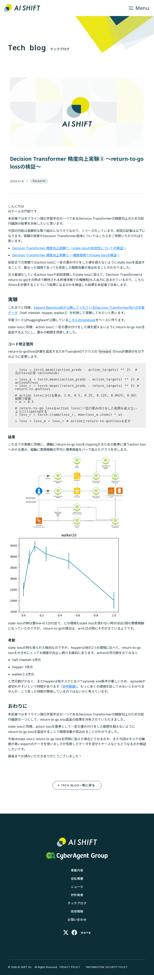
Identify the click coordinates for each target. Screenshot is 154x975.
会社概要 (77, 878)
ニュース (77, 887)
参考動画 (69, 686)
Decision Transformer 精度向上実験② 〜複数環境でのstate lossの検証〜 (66, 255)
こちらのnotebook (81, 320)
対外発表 (77, 895)
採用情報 (77, 911)
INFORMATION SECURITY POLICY (107, 967)
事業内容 (77, 870)
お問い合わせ (77, 920)
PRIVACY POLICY (70, 967)
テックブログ (77, 903)
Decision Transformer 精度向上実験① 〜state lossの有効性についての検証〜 (69, 248)
